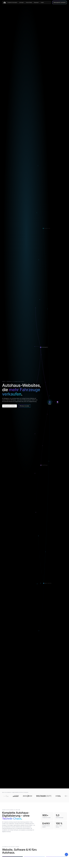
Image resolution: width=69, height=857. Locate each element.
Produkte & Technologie (12, 2)
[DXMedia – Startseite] (5, 2)
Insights (42, 2)
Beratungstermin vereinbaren (60, 2)
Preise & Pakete (29, 2)
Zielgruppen (36, 2)
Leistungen (21, 2)
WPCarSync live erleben (24, 405)
